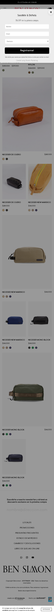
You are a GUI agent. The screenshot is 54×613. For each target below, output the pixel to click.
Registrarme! (27, 51)
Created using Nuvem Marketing (27, 60)
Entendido (46, 609)
